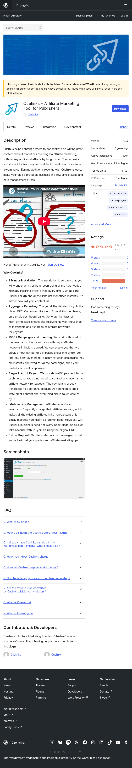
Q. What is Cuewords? (17, 602)
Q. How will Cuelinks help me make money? (30, 567)
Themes (41, 685)
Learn (71, 679)
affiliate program (118, 200)
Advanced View (101, 224)
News (7, 685)
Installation (49, 127)
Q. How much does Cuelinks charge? (26, 556)
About (7, 679)
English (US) (122, 185)
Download (120, 108)
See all (124, 288)
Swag (105, 697)
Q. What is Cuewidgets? (18, 613)
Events (104, 685)
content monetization (118, 207)
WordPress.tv (78, 697)
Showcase (42, 679)
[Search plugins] (39, 27)
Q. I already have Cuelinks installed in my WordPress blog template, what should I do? (31, 544)
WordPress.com (15, 709)
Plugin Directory (12, 15)
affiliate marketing (118, 193)
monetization (120, 214)
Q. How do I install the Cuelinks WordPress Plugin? (35, 532)
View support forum (103, 320)
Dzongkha (18, 742)
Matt (8, 715)
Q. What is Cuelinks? (16, 522)
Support (124, 127)
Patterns (41, 697)
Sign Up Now (55, 264)
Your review (98, 288)
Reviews (29, 127)
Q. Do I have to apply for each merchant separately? (36, 578)
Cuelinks (33, 114)
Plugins (40, 691)
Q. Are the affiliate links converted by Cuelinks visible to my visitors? (25, 589)
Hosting (8, 691)
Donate (106, 691)
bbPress (10, 721)
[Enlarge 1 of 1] (80, 462)
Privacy (8, 697)
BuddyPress (12, 727)
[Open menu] (126, 5)
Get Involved (108, 679)
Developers (75, 691)
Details (11, 127)
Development (72, 127)
